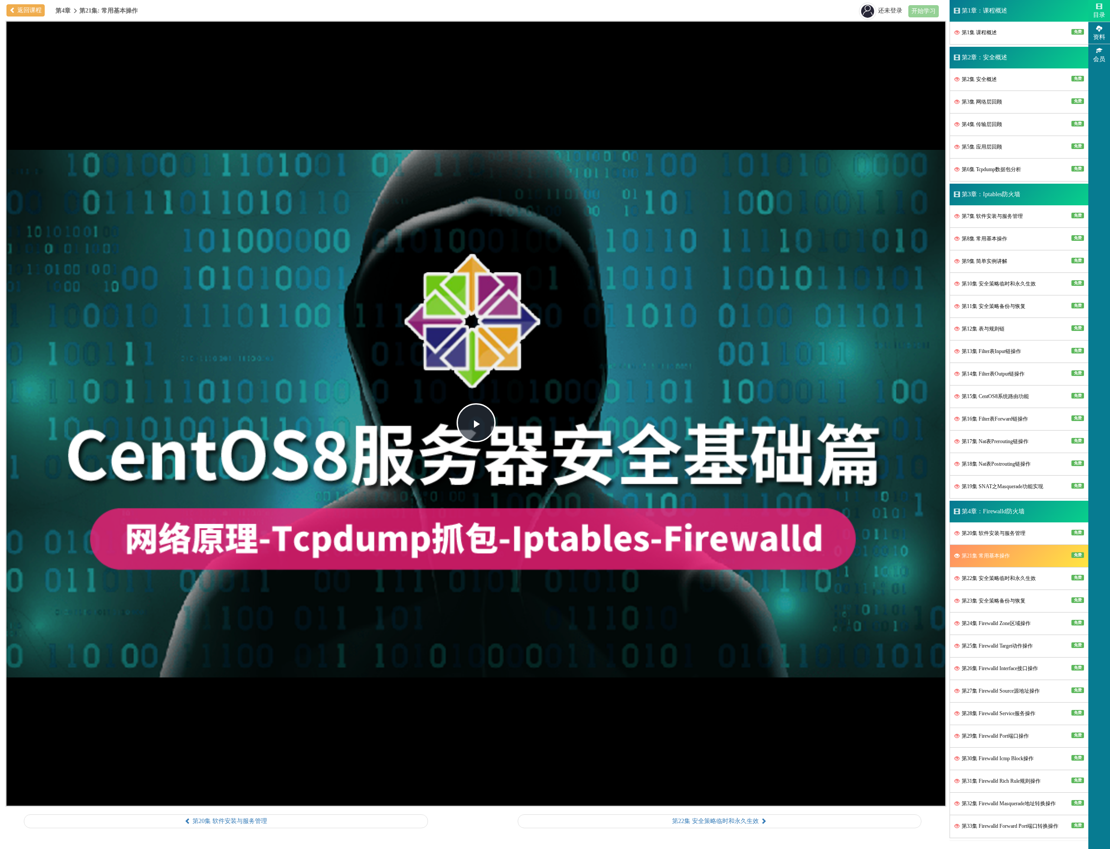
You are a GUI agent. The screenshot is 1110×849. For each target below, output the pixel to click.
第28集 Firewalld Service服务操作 (1021, 713)
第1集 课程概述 (1021, 32)
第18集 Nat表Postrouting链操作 (1021, 464)
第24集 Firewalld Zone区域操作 (1021, 623)
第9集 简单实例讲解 (1021, 261)
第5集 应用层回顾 (1021, 147)
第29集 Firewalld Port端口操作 (1021, 736)
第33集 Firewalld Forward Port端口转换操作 (1021, 826)
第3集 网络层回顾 (1021, 102)
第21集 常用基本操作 (1021, 556)
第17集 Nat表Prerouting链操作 (1021, 441)
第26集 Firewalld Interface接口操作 (1021, 668)
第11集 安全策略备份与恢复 (1021, 306)
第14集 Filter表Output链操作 (1021, 374)
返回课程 (29, 10)
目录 (1099, 15)
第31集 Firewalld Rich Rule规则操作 (1021, 781)
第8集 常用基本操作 (1021, 239)
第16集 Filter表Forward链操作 (1021, 419)
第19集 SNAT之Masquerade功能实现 (1021, 486)
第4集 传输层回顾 (1021, 124)
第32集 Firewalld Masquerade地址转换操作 (1021, 803)
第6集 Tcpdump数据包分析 (1021, 169)
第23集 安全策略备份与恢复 (1021, 601)
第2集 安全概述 (1021, 79)
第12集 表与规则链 (1021, 329)
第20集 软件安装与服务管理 (1021, 533)
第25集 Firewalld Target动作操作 (1021, 646)
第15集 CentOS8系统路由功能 (1021, 396)
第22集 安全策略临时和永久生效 (1021, 578)
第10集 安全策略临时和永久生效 (1021, 284)
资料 (1099, 37)
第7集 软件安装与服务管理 (1021, 216)
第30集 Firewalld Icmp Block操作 (1021, 758)
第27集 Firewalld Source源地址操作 (1021, 691)
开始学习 (923, 11)
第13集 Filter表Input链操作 (1021, 351)
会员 (1099, 59)
